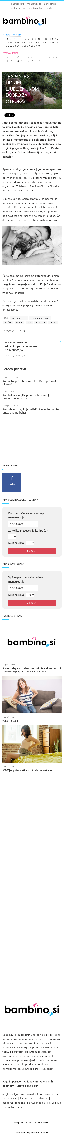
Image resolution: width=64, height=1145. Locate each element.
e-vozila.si (55, 1102)
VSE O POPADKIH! (11, 721)
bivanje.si (26, 1098)
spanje (53, 322)
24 (35, 41)
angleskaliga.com (13, 1094)
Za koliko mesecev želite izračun (28, 530)
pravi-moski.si (37, 1102)
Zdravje (21, 330)
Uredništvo (20, 1132)
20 (21, 41)
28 (49, 41)
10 (39, 38)
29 (53, 41)
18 (14, 41)
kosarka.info (34, 1094)
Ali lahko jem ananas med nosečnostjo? (22, 348)
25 (39, 41)
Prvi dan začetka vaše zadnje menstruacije (26, 515)
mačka (8, 322)
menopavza (49, 3)
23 (32, 41)
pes (29, 322)
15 (56, 38)
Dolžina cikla (16, 543)
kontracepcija (17, 3)
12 (46, 38)
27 (46, 41)
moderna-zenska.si (14, 1102)
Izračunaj (32, 551)
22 (28, 41)
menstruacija (34, 3)
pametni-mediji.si (15, 1106)
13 (49, 38)
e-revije (48, 8)
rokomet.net (52, 1094)
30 (56, 41)
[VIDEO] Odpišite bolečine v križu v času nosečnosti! (27, 770)
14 (53, 38)
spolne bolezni (18, 8)
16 (7, 41)
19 (18, 41)
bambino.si (41, 1098)
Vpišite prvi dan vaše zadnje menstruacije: (25, 579)
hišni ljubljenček (40, 318)
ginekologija (35, 8)
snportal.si (10, 1098)
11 (42, 38)
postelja (40, 322)
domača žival (19, 318)
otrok (19, 322)
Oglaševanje (33, 1132)
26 (42, 41)
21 (25, 41)
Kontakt (45, 1132)
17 (11, 41)
